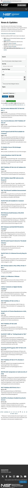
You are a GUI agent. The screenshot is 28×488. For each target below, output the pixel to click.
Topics (3, 87)
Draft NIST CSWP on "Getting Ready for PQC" (14, 334)
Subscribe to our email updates (8, 33)
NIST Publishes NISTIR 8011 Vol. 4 (10, 387)
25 (22, 105)
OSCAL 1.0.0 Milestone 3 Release (10, 276)
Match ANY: (5, 93)
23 (18, 105)
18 (9, 105)
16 (6, 105)
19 (11, 105)
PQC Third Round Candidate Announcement (13, 190)
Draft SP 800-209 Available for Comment (12, 201)
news (22, 38)
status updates (7, 40)
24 (20, 105)
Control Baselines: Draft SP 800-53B (11, 155)
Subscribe (23, 482)
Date (3, 75)
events (14, 43)
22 (16, 105)
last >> (16, 413)
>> (24, 105)
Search (4, 57)
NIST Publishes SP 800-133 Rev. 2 (10, 301)
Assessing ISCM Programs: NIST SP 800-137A (13, 348)
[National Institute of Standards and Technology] (12, 485)
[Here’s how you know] (14, 1)
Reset (11, 96)
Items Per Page (6, 69)
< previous (6, 412)
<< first (1, 412)
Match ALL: (12, 93)
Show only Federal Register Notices (11, 83)
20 (13, 105)
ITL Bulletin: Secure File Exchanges (11, 147)
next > (13, 413)
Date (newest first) (11, 101)
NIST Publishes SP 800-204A (9, 324)
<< (3, 105)
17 (8, 105)
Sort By (4, 64)
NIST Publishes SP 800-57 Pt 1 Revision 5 (12, 360)
